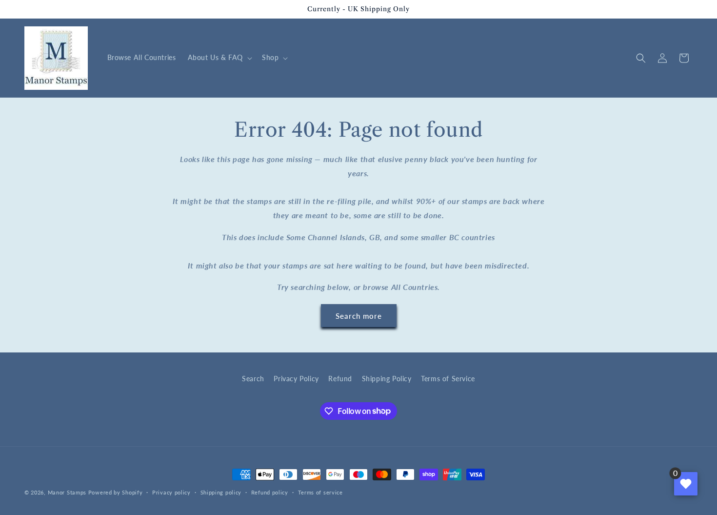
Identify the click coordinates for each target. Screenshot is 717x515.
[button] (219, 57)
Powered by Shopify (115, 492)
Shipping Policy (387, 378)
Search (253, 378)
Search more (359, 315)
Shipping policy (221, 492)
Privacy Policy (296, 378)
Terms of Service (448, 378)
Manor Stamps (67, 492)
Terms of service (320, 492)
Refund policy (269, 492)
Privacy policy (171, 492)
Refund (340, 378)
